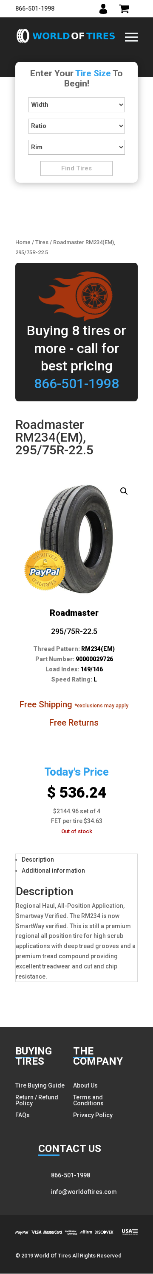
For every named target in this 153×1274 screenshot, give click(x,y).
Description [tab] (38, 859)
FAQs (22, 1115)
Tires (41, 242)
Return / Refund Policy (36, 1100)
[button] (124, 491)
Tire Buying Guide (40, 1085)
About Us (85, 1085)
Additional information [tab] (53, 870)
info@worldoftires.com (84, 1191)
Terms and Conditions (88, 1100)
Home (23, 242)
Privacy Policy (93, 1115)
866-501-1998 (34, 8)
